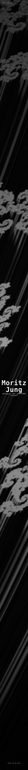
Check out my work (14, 763)
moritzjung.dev (7, 2)
